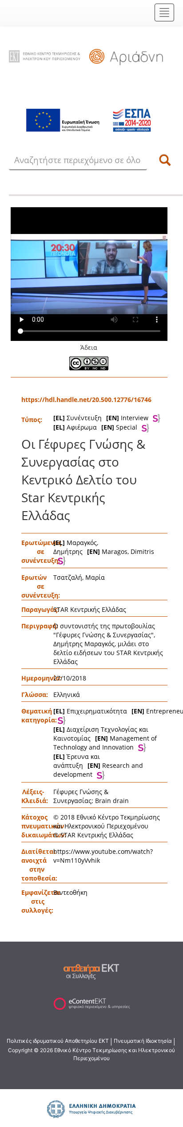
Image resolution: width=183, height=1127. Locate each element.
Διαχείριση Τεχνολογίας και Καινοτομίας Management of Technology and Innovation (105, 738)
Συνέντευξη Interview (100, 418)
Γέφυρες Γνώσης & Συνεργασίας (80, 796)
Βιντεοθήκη (70, 892)
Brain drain (112, 800)
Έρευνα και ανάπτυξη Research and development (98, 765)
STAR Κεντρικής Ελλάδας (89, 609)
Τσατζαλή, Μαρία (79, 577)
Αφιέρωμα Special (95, 427)
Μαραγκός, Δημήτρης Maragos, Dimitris (103, 547)
